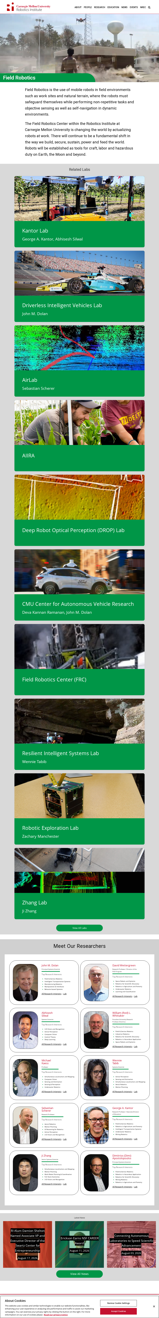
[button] (149, 7)
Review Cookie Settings (118, 1303)
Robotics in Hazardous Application (128, 1039)
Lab (65, 993)
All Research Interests (51, 993)
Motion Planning (122, 1087)
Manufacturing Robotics (53, 984)
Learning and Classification (126, 991)
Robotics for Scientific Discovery (127, 984)
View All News (79, 1274)
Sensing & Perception (52, 1084)
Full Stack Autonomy (52, 1177)
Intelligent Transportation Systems (57, 981)
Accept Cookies (118, 1311)
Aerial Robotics (121, 1084)
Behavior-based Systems (54, 989)
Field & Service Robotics (53, 979)
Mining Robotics (121, 1134)
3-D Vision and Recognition (54, 1029)
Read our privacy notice (56, 1314)
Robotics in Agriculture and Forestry (129, 986)
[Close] (154, 1306)
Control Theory (50, 1037)
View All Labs (80, 927)
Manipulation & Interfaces (54, 986)
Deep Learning (50, 1039)
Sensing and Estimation (53, 1082)
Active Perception (51, 1032)
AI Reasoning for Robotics (54, 1129)
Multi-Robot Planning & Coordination (58, 1174)
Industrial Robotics (122, 1034)
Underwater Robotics (123, 989)
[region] (79, 1307)
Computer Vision (51, 1034)
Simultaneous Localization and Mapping (59, 1077)
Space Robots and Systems (125, 981)
